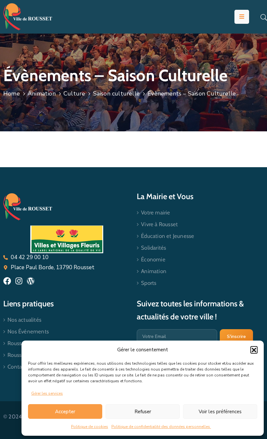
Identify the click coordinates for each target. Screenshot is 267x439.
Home (11, 93)
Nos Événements (28, 331)
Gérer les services (47, 393)
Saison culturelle (116, 93)
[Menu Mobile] (241, 17)
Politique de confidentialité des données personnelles (161, 426)
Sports (148, 283)
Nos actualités (24, 319)
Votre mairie (155, 212)
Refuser (142, 411)
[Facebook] (7, 281)
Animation (42, 93)
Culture (74, 93)
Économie (153, 259)
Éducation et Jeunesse (167, 236)
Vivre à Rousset (159, 224)
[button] (254, 349)
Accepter (65, 411)
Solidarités (153, 247)
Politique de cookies (89, 426)
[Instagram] (19, 281)
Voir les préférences (220, 411)
